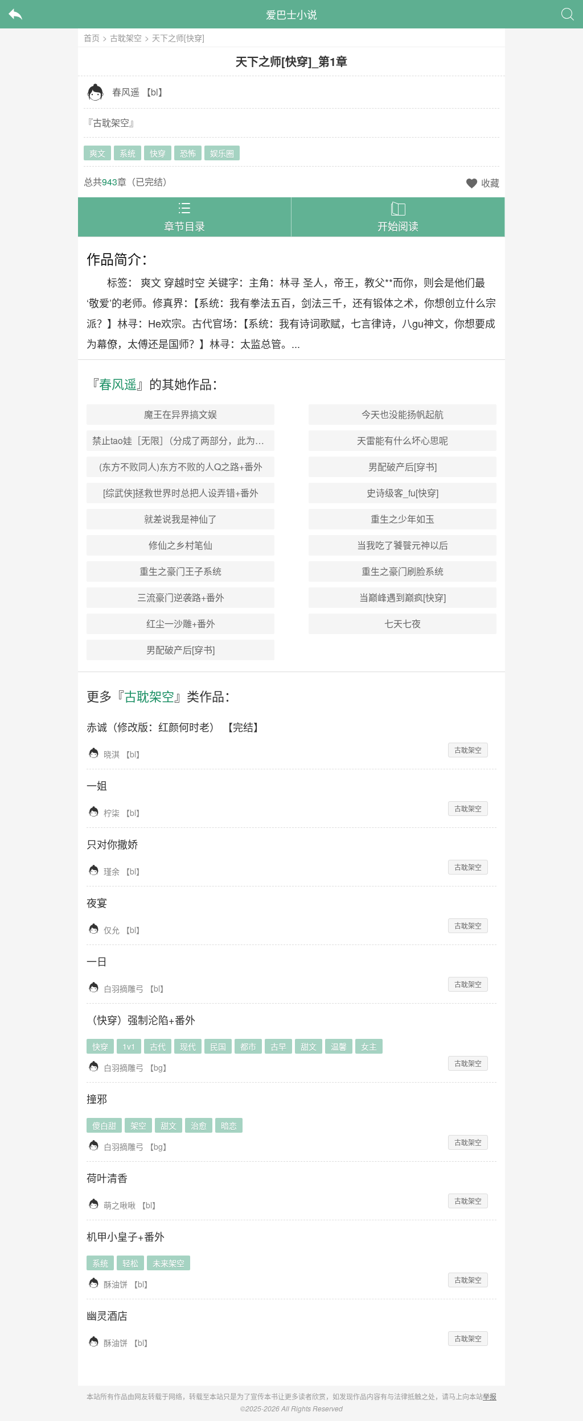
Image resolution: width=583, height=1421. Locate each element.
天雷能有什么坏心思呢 (402, 440)
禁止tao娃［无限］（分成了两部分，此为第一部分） (196, 440)
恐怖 (188, 153)
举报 (489, 1396)
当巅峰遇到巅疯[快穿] (402, 597)
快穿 (158, 153)
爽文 (97, 153)
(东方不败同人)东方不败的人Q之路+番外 (180, 466)
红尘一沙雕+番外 (180, 623)
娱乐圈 (222, 153)
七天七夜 (402, 623)
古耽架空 (126, 37)
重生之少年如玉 (402, 518)
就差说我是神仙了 (180, 518)
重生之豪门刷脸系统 (403, 571)
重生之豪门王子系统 (180, 571)
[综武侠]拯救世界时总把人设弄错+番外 (180, 492)
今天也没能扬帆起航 (403, 414)
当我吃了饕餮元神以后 (402, 545)
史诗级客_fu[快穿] (402, 492)
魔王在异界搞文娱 (180, 414)
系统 (128, 153)
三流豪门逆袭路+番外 (180, 597)
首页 (92, 37)
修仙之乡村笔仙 (180, 545)
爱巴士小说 (291, 14)
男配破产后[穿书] (402, 466)
